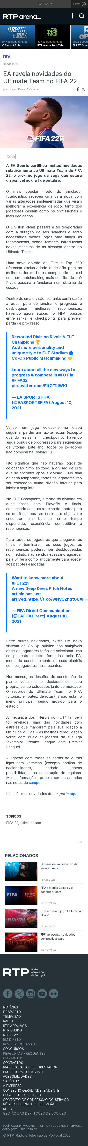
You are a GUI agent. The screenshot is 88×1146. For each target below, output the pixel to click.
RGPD (7, 1109)
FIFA (6, 57)
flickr (54, 994)
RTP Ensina (12, 1030)
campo (35, 782)
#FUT (63, 375)
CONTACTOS (13, 1063)
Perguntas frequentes (24, 1053)
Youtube (42, 994)
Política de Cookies (52, 1125)
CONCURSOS (13, 1049)
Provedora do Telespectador (30, 1067)
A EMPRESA (12, 1086)
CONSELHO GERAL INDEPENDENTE (31, 1090)
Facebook (8, 994)
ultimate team (30, 823)
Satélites (11, 1081)
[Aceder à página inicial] (24, 16)
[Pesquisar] (82, 19)
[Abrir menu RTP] (44, 4)
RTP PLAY (10, 1035)
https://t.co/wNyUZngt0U (53, 599)
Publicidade (28, 1129)
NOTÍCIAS (10, 1007)
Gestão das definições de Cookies (34, 1113)
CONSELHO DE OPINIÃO (22, 1095)
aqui (74, 794)
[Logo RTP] (24, 972)
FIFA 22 (12, 823)
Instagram (31, 994)
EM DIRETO (12, 1039)
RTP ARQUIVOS (15, 1026)
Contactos (13, 1058)
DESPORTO (12, 1012)
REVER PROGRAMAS (19, 1044)
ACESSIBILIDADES (17, 1076)
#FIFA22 (20, 380)
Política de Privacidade (19, 1125)
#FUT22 (19, 583)
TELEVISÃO (12, 1016)
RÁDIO (8, 1021)
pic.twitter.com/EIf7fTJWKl (39, 385)
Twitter (19, 994)
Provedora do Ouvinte (23, 1072)
